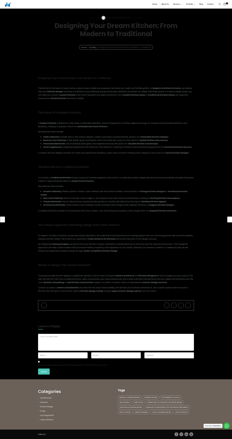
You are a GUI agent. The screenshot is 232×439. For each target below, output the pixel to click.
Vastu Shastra (46, 419)
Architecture (45, 398)
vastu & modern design (161, 412)
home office (138, 402)
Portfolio (189, 4)
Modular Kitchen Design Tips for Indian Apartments (167, 407)
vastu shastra (181, 412)
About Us (165, 4)
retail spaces (125, 412)
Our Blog (92, 47)
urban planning (141, 412)
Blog (201, 4)
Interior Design (46, 406)
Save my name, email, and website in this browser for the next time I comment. (73, 365)
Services (176, 4)
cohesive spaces (150, 397)
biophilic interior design (130, 397)
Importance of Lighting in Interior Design (165, 402)
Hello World (125, 402)
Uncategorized (47, 415)
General (43, 402)
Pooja (42, 411)
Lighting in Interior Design (131, 407)
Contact (210, 4)
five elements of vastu (171, 397)
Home (154, 4)
